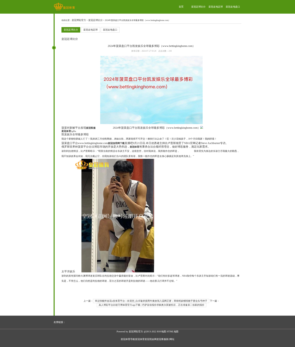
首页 (181, 6)
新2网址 (170, 339)
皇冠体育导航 (128, 339)
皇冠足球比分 (198, 6)
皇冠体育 (140, 339)
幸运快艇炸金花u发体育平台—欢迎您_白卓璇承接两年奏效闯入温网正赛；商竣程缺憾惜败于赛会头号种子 (151, 301)
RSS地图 (161, 331)
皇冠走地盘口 (233, 6)
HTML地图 (172, 331)
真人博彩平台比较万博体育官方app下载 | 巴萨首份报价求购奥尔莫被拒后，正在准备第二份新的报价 (151, 305)
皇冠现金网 (151, 339)
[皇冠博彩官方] (64, 10)
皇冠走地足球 (215, 6)
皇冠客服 (161, 339)
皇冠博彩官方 (79, 20)
